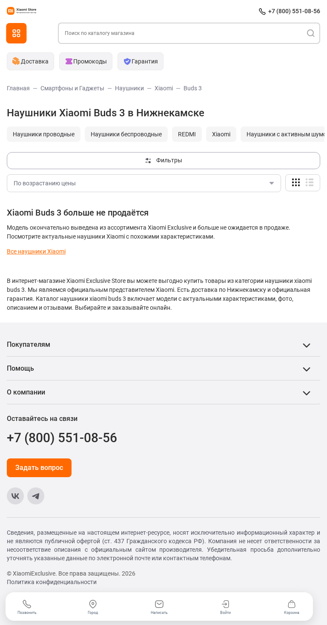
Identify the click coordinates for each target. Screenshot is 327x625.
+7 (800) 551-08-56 (294, 11)
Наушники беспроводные (126, 134)
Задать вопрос (39, 468)
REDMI (187, 134)
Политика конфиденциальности (52, 582)
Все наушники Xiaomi (36, 251)
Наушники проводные (44, 134)
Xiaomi (221, 134)
